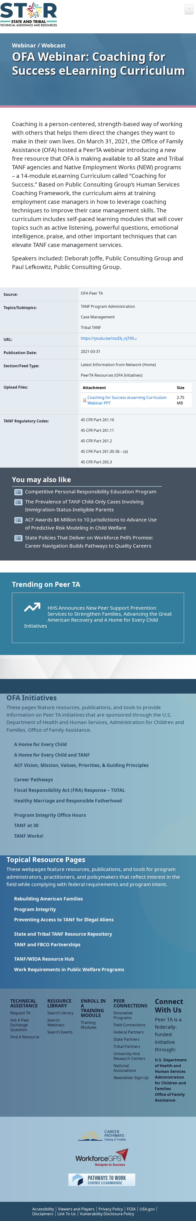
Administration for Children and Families (170, 1083)
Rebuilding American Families (48, 898)
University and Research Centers (129, 1056)
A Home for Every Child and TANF (52, 755)
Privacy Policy (110, 1209)
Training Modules (89, 1025)
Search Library (60, 1013)
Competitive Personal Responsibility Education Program (90, 491)
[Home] (30, 14)
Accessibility (43, 1209)
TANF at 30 (26, 825)
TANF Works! (28, 836)
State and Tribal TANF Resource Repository (63, 934)
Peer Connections (130, 1003)
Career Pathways (33, 779)
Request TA (20, 1013)
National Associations (125, 1068)
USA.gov (147, 1209)
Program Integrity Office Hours (50, 815)
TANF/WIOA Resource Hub (44, 959)
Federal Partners (129, 1032)
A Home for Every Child (40, 744)
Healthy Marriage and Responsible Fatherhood (68, 800)
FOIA (131, 1209)
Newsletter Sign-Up (131, 1077)
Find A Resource (24, 1037)
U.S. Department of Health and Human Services (171, 1065)
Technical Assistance (24, 1003)
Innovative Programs (123, 1015)
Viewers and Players (76, 1209)
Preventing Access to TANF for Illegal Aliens (64, 919)
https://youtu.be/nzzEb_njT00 (107, 338)
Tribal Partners (127, 1046)
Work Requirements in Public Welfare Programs (69, 969)
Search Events (60, 1032)
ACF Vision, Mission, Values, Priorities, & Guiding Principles (81, 765)
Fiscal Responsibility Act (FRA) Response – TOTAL (69, 790)
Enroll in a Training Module (93, 1008)
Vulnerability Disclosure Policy (107, 1213)
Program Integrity (35, 909)
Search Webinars (56, 1022)
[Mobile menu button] (189, 9)
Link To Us (66, 1213)
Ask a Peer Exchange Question (19, 1024)
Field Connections (130, 1025)
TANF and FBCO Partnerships (47, 944)
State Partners (127, 1039)
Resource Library (59, 1003)
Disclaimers (42, 1213)
